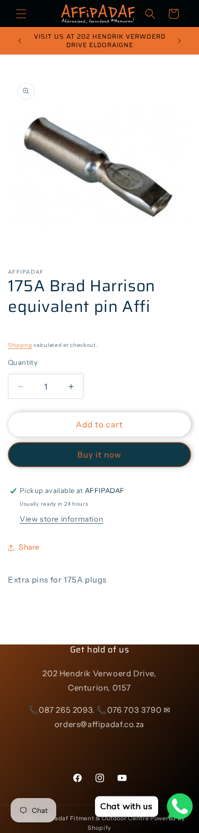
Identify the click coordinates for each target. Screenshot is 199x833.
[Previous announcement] (19, 40)
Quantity (23, 362)
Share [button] (29, 547)
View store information (61, 519)
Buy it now (99, 455)
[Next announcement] (179, 40)
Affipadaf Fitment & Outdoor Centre (94, 818)
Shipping (20, 345)
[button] (21, 13)
